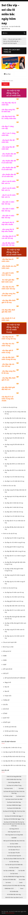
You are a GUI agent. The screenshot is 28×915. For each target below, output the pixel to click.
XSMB (4, 656)
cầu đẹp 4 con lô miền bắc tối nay (14, 477)
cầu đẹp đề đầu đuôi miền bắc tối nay (14, 528)
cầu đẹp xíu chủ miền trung (8, 344)
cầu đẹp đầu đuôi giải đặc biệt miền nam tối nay (15, 618)
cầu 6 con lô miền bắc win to (9, 189)
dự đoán (21, 788)
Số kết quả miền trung (11, 731)
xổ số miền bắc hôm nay (14, 894)
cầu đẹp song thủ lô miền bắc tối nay (15, 422)
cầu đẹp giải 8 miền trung (7, 351)
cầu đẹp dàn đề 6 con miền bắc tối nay (15, 458)
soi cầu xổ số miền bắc (9, 879)
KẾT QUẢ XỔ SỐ (7, 669)
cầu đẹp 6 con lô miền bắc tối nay (14, 481)
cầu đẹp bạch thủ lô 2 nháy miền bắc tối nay (15, 413)
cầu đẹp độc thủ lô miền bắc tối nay (15, 418)
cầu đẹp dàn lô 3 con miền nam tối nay (15, 611)
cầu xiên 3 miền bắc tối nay (8, 210)
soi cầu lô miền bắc (9, 870)
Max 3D (7, 687)
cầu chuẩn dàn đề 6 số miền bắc (9, 162)
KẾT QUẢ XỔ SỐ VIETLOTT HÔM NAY (15, 678)
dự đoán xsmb (20, 796)
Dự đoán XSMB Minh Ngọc (14, 805)
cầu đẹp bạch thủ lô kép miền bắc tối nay (15, 497)
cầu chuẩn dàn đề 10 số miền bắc (9, 175)
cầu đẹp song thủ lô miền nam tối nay (14, 630)
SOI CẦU (5, 704)
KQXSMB (14, 837)
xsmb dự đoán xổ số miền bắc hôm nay (14, 885)
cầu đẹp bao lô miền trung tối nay (9, 338)
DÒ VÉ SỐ (6, 709)
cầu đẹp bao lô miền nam (7, 260)
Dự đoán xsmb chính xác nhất (14, 799)
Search (6, 84)
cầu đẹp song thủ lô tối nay (8, 372)
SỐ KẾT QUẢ (6, 722)
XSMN (5, 660)
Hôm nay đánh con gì (14, 832)
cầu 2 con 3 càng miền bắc (8, 134)
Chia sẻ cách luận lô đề (9, 642)
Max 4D (7, 691)
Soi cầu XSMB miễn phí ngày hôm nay (14, 876)
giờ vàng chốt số (14, 829)
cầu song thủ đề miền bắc (8, 148)
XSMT (4, 664)
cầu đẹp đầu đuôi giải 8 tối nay (8, 301)
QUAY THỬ (6, 718)
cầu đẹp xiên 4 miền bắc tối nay (14, 503)
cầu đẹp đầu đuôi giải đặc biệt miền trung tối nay (15, 563)
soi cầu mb (22, 870)
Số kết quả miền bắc (10, 727)
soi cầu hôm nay (14, 861)
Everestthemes (10, 913)
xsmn (21, 888)
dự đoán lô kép (8, 796)
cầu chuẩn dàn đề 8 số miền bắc (9, 168)
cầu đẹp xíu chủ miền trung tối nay (15, 542)
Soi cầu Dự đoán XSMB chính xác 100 (14, 858)
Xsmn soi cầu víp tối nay (10, 588)
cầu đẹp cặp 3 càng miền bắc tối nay (15, 433)
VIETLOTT (6, 673)
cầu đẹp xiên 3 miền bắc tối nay (14, 507)
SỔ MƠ (5, 713)
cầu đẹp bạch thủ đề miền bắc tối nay (14, 439)
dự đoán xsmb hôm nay (14, 802)
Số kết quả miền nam (11, 735)
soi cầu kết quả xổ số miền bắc (14, 864)
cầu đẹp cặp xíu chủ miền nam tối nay (14, 637)
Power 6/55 (8, 696)
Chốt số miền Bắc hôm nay (14, 779)
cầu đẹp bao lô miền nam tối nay (14, 592)
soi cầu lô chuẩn (14, 867)
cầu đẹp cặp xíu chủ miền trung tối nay (15, 582)
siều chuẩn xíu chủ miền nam (9, 267)
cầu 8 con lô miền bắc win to (9, 196)
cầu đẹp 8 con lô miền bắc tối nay (14, 516)
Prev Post (7, 74)
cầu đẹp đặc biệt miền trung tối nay (15, 551)
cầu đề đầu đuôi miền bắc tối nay (8, 244)
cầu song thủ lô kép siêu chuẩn (8, 230)
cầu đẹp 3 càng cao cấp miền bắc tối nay (15, 428)
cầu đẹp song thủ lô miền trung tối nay (15, 576)
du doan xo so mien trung (14, 785)
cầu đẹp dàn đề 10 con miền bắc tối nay (15, 471)
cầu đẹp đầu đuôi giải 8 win (8, 379)
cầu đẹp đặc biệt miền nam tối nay (15, 606)
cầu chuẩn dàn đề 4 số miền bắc (9, 155)
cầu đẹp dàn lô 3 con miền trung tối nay (15, 557)
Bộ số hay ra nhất (8, 647)
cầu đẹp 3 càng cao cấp (8, 127)
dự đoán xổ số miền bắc (14, 808)
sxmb (20, 882)
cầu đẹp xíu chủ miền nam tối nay (14, 597)
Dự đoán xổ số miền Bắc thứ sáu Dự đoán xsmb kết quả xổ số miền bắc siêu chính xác (14, 824)
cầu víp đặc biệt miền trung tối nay (9, 358)
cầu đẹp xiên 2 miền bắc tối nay (14, 512)
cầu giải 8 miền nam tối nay (8, 274)
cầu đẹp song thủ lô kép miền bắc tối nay (15, 491)
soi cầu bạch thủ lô (14, 849)
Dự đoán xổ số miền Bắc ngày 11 (14, 816)
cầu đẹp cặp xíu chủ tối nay (8, 365)
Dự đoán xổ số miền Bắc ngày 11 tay (14, 819)
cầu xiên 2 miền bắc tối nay (8, 203)
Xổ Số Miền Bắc (14, 891)
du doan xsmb (9, 788)
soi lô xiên (22, 879)
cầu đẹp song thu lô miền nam (8, 294)
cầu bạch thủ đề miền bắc (8, 141)
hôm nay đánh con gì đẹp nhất (14, 835)
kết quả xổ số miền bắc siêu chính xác (14, 840)
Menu (5, 33)
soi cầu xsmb (14, 873)
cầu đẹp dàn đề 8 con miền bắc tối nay (15, 465)
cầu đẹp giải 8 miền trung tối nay (14, 547)
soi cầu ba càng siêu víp (14, 846)
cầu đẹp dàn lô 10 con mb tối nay (9, 237)
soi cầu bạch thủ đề (14, 852)
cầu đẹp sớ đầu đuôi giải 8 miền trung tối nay (14, 570)
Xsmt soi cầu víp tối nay (10, 533)
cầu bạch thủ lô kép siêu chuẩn (8, 223)
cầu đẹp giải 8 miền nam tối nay (14, 601)
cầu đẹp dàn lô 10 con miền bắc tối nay (15, 522)
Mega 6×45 (8, 682)
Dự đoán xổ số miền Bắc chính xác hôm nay (14, 812)
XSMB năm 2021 (9, 888)
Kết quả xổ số (7, 651)
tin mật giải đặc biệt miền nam (8, 281)
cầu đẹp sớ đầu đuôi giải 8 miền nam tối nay (15, 624)
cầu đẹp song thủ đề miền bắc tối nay (14, 445)
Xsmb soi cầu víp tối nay (10, 407)
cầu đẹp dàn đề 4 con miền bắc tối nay (15, 452)
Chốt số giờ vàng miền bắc (14, 776)
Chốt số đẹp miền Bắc (14, 782)
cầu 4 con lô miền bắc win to (9, 182)
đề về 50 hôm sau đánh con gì (14, 897)
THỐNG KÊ (6, 700)
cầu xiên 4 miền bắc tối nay (8, 217)
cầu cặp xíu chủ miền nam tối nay (8, 288)
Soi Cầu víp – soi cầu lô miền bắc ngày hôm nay (10, 14)
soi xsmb (8, 882)
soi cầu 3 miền (14, 843)
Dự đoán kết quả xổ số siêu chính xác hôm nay (14, 792)
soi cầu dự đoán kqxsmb (14, 855)
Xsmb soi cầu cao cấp (9, 485)
